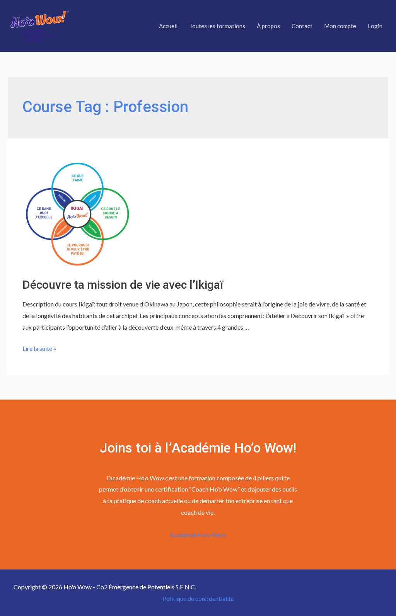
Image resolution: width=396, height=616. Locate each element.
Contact (302, 25)
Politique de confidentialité (198, 598)
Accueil (168, 25)
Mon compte (340, 25)
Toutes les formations (217, 25)
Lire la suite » (39, 348)
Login (375, 25)
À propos (268, 25)
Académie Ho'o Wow (198, 534)
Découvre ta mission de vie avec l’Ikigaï (122, 284)
